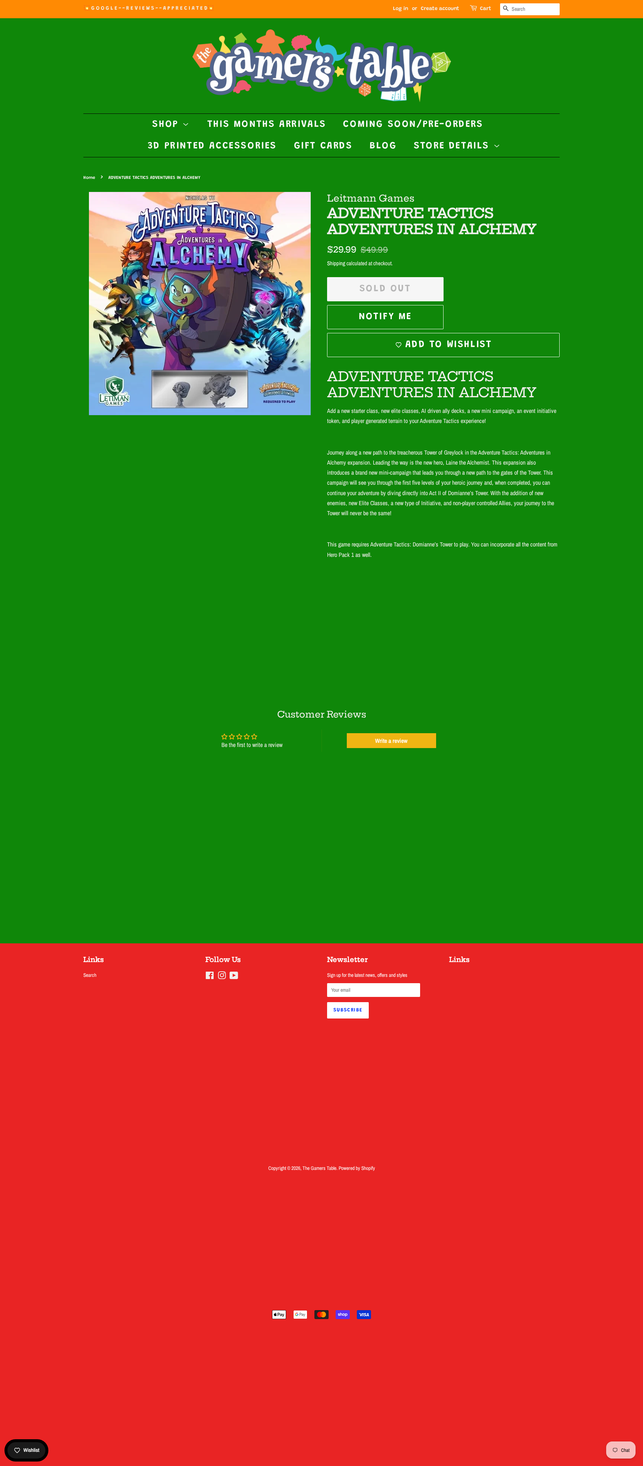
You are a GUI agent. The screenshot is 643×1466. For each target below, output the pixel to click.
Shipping (336, 263)
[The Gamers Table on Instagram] (222, 976)
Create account (440, 9)
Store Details (453, 146)
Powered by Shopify (357, 1168)
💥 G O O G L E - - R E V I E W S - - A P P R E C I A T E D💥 (148, 8)
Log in (400, 9)
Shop (167, 124)
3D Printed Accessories (212, 146)
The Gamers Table (319, 1168)
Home (89, 178)
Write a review (391, 741)
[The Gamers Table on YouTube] (234, 976)
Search (89, 975)
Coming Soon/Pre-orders (413, 124)
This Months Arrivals (266, 124)
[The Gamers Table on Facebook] (209, 976)
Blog (383, 146)
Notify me (385, 317)
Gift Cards (323, 146)
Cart (485, 9)
